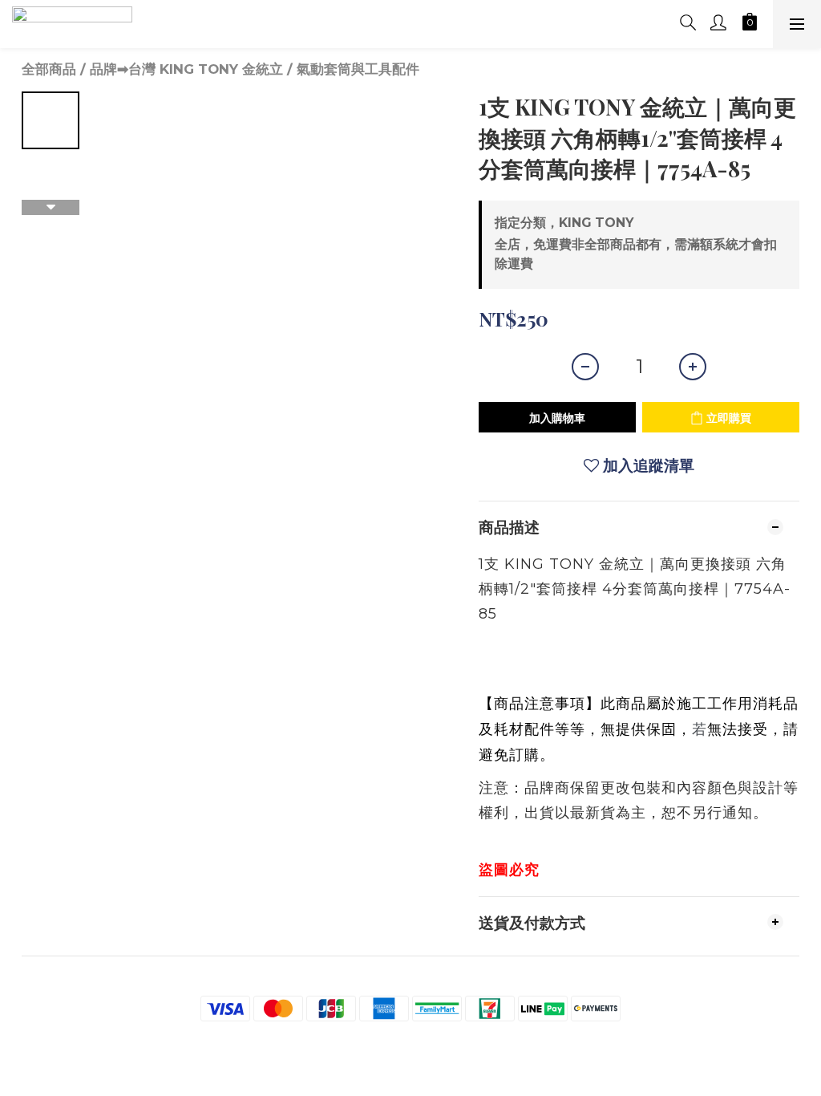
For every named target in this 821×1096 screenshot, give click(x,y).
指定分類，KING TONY (564, 222)
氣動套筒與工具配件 (358, 69)
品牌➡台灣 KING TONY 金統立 (186, 69)
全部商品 (49, 69)
